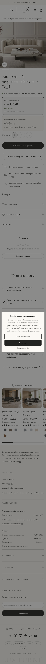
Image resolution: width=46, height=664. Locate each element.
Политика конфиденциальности (29, 331)
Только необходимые (23, 336)
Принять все (23, 343)
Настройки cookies (23, 348)
